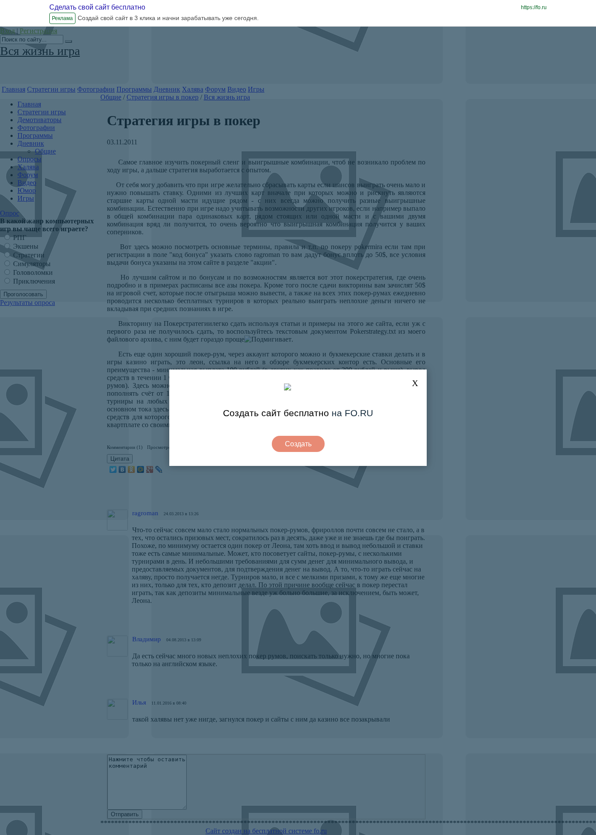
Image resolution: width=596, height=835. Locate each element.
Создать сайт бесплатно (276, 413)
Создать (298, 444)
